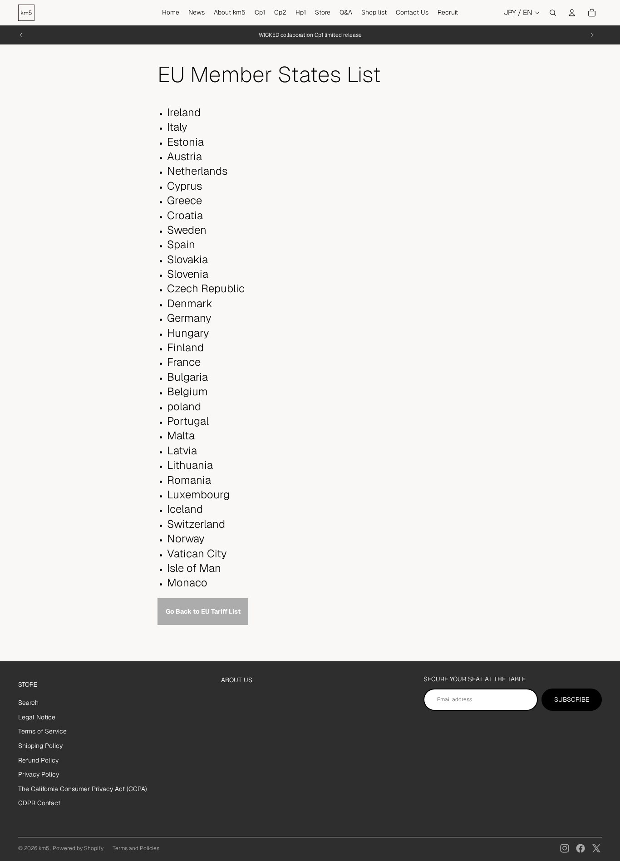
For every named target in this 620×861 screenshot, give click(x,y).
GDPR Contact (39, 803)
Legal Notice (36, 717)
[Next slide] (592, 35)
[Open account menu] (572, 13)
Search (28, 703)
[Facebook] (580, 848)
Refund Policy (38, 760)
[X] (596, 848)
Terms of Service (42, 731)
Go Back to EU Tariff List (203, 611)
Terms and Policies (136, 848)
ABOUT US (236, 680)
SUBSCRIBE (571, 699)
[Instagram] (564, 848)
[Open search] (553, 13)
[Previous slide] (21, 35)
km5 (44, 848)
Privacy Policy (38, 774)
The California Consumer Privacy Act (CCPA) (82, 789)
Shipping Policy (40, 746)
